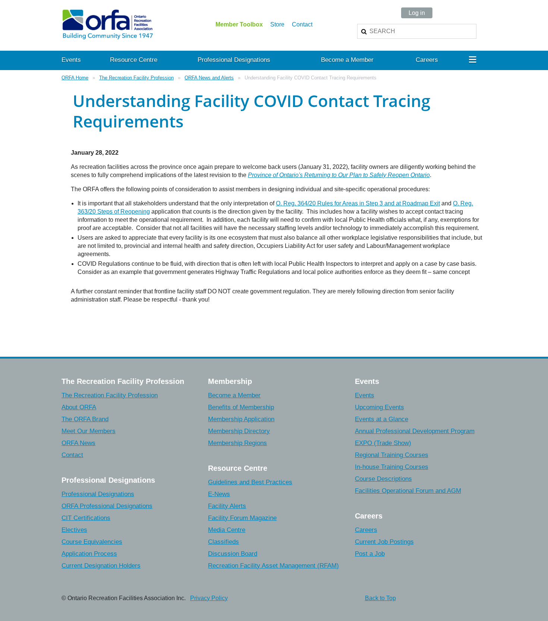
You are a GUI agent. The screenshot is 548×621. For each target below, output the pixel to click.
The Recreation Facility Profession (136, 78)
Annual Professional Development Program (415, 431)
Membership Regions (237, 443)
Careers (366, 529)
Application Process (89, 553)
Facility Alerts (227, 506)
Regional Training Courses (391, 454)
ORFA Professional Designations (107, 506)
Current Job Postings (384, 541)
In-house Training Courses (391, 466)
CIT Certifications (86, 517)
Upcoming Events (379, 407)
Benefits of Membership (241, 407)
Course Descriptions (383, 478)
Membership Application (241, 419)
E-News (219, 494)
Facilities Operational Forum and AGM (408, 490)
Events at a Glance (381, 419)
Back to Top (380, 598)
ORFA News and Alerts (209, 78)
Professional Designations (98, 494)
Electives (74, 529)
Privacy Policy (209, 598)
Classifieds (223, 541)
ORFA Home (75, 78)
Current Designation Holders (101, 565)
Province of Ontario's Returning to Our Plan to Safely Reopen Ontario (339, 175)
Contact (302, 24)
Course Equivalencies (92, 541)
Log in (417, 13)
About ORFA (79, 407)
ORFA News (78, 443)
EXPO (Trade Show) (383, 443)
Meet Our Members (89, 431)
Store (277, 24)
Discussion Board (232, 553)
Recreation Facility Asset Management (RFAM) (273, 565)
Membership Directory (239, 431)
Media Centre (226, 529)
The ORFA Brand (85, 419)
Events (364, 395)
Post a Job (370, 553)
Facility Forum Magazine (242, 517)
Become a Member (234, 395)
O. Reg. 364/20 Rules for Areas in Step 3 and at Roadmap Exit (358, 203)
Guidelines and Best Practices (250, 482)
